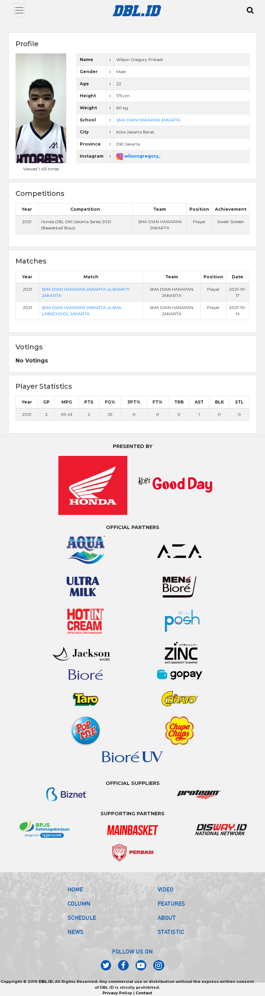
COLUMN (79, 903)
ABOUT (167, 917)
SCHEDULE (82, 917)
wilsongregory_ (141, 156)
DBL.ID (46, 981)
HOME (75, 889)
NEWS (76, 931)
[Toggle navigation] (19, 10)
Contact (144, 992)
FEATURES (171, 903)
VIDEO (166, 889)
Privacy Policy (117, 992)
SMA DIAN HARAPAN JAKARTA (148, 119)
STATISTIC (171, 931)
